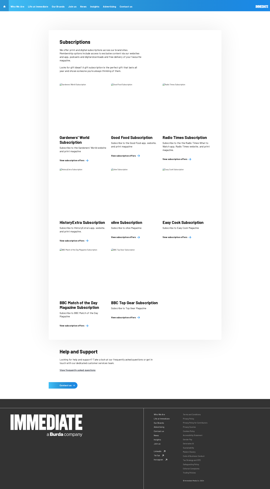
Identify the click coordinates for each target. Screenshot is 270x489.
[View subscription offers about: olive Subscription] (135, 192)
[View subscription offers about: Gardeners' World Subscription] (83, 107)
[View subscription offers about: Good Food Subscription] (135, 107)
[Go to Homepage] (4, 5)
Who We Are (17, 6)
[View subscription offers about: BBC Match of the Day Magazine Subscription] (83, 272)
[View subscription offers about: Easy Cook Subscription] (186, 192)
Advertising (109, 6)
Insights (94, 6)
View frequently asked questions (78, 370)
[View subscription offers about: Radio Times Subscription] (186, 107)
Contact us (126, 6)
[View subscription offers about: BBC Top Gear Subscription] (135, 272)
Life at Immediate (38, 6)
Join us (72, 6)
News (83, 6)
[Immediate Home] (262, 5)
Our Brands (58, 6)
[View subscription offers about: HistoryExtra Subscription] (83, 192)
